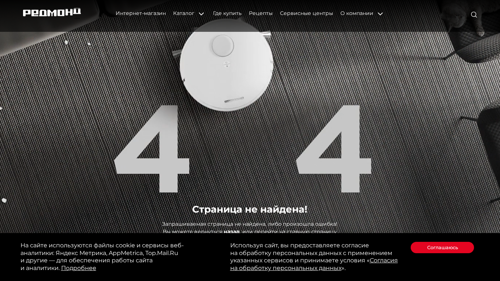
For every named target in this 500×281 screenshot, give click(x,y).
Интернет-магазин (141, 13)
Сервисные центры (306, 13)
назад (232, 231)
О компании (357, 13)
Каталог (184, 13)
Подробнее (78, 268)
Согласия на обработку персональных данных (314, 264)
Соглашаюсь (442, 247)
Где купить (227, 13)
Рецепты (261, 13)
